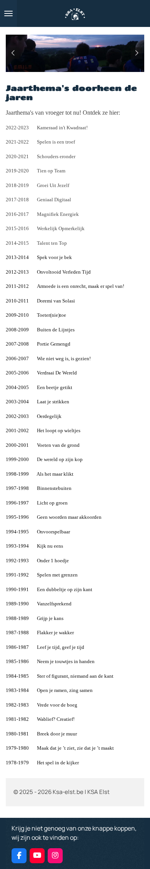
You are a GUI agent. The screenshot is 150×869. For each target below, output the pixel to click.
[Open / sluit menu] (8, 13)
